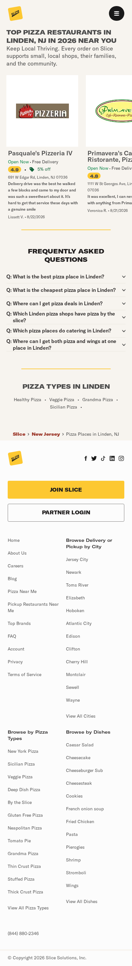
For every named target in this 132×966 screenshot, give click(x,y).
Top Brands (19, 623)
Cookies (74, 796)
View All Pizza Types (28, 908)
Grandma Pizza (23, 853)
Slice (19, 434)
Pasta (72, 834)
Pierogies (75, 847)
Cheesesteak (79, 783)
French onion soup (85, 809)
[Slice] (15, 14)
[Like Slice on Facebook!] (85, 459)
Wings (72, 885)
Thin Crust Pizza (24, 866)
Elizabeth (75, 598)
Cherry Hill (77, 662)
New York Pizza (23, 751)
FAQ (12, 636)
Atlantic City (79, 623)
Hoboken (75, 610)
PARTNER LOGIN (66, 512)
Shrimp (73, 860)
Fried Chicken (80, 821)
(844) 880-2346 (23, 933)
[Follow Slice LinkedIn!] (112, 459)
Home (14, 540)
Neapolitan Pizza (25, 828)
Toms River (77, 585)
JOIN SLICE (66, 490)
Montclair (76, 674)
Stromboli (76, 873)
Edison (73, 636)
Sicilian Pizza (21, 764)
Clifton (73, 649)
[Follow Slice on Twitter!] (94, 459)
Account (16, 649)
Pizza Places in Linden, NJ (92, 434)
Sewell (72, 687)
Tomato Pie (19, 841)
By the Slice (20, 802)
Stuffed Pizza (21, 879)
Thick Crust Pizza (25, 892)
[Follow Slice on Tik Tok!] (103, 459)
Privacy (15, 662)
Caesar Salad (80, 745)
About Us (17, 553)
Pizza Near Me (22, 591)
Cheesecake (78, 757)
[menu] (116, 13)
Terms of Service (24, 674)
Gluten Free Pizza (25, 815)
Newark (73, 572)
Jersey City (77, 559)
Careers (15, 566)
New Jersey (46, 434)
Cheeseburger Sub (84, 770)
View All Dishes (81, 901)
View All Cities (80, 716)
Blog (12, 578)
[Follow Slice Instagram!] (121, 459)
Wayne (73, 700)
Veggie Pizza (20, 777)
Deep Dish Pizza (24, 789)
